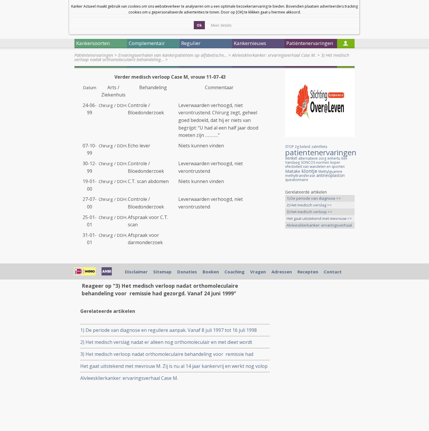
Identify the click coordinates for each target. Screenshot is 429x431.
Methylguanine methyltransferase (313, 173)
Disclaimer (136, 272)
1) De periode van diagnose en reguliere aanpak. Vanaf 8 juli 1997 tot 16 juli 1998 (169, 330)
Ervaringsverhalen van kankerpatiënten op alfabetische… (172, 55)
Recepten (307, 272)
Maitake (292, 171)
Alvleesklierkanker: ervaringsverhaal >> (319, 226)
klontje (309, 171)
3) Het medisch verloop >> (309, 211)
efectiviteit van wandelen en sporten (315, 166)
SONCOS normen (315, 162)
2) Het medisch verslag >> (309, 205)
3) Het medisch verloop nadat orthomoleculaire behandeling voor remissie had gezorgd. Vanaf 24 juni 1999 (166, 354)
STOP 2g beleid (297, 146)
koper (335, 162)
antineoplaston (330, 175)
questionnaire (296, 179)
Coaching (234, 272)
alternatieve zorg (312, 158)
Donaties (187, 272)
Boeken (211, 272)
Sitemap (162, 272)
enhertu (333, 158)
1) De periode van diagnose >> (314, 198)
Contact (333, 272)
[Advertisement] (320, 325)
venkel (291, 158)
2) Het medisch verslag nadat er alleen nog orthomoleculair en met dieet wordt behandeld (166, 342)
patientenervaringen (320, 152)
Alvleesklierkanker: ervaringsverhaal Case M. (274, 55)
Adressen (281, 272)
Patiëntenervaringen (93, 55)
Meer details (221, 25)
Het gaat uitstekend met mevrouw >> (319, 218)
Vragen (258, 272)
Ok (199, 25)
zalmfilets (319, 146)
